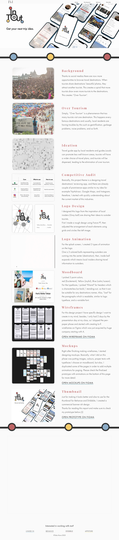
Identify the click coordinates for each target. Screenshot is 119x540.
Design (76, 2)
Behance (98, 2)
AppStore (89, 531)
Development (87, 2)
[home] (10, 1)
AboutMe (108, 2)
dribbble (69, 531)
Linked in (30, 531)
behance (50, 531)
